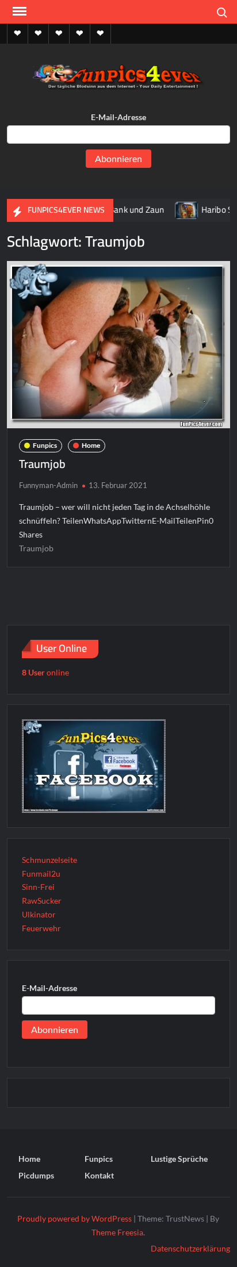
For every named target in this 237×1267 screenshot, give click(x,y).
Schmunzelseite (49, 860)
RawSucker (42, 900)
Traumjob (42, 463)
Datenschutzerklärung (190, 1248)
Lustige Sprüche (179, 1159)
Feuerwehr (41, 928)
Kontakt (99, 1175)
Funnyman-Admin (48, 485)
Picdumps (36, 1175)
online (45, 672)
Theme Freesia (117, 1232)
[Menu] (18, 11)
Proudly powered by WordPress (74, 1218)
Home (91, 445)
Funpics (45, 445)
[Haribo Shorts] (173, 209)
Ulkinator (39, 914)
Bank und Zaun (123, 209)
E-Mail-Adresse (118, 117)
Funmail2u (41, 873)
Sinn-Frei (38, 887)
